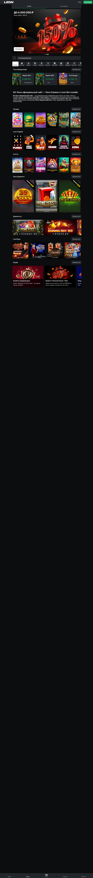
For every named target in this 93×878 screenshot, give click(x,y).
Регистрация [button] (88, 2)
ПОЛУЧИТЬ (18, 49)
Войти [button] (79, 2)
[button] (2, 2)
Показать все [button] (76, 69)
